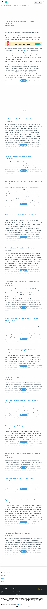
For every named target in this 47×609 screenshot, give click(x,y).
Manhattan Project (4, 579)
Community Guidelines (18, 593)
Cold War (2, 578)
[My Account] (44, 2)
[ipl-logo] (6, 2)
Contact (3, 593)
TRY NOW (38, 44)
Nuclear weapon (4, 575)
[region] (23, 602)
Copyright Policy (16, 591)
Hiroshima (26, 50)
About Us (3, 591)
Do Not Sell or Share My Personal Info (23, 606)
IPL (1, 5)
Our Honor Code (16, 594)
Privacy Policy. (19, 604)
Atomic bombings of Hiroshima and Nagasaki (9, 576)
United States (32, 73)
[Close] (45, 597)
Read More (23, 145)
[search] (41, 2)
